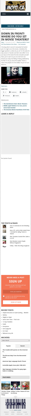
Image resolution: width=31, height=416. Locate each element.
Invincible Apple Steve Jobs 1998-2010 (14, 365)
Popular (8, 346)
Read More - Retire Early (15, 26)
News (15, 44)
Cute (26, 414)
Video (7, 414)
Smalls (4, 324)
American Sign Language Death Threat (14, 361)
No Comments (22, 44)
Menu (4, 14)
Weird (19, 412)
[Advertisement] (16, 20)
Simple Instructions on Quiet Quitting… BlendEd (15, 312)
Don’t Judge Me (7, 328)
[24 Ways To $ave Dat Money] (15, 385)
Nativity (5, 315)
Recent (22, 346)
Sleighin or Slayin (7, 317)
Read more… (4, 86)
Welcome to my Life (8, 333)
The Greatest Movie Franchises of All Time (16, 109)
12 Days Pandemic (7, 322)
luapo (2, 42)
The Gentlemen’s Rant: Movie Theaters (15, 104)
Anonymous (6, 326)
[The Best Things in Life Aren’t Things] (5, 385)
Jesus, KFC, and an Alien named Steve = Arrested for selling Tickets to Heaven (20, 232)
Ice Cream (5, 331)
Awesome (19, 414)
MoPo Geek (17, 410)
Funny (25, 412)
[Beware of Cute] (25, 385)
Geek (12, 414)
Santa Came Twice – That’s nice (11, 319)
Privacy (6, 412)
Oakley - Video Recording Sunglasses (19, 245)
